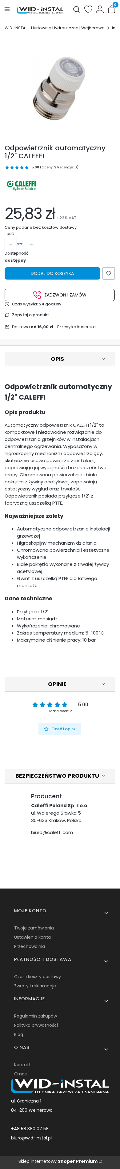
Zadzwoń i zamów (65, 295)
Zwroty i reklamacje (35, 986)
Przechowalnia (29, 946)
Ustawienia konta (32, 937)
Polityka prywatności (36, 1025)
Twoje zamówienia (34, 928)
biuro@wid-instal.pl (31, 1138)
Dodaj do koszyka (52, 273)
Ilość (9, 233)
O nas (20, 1074)
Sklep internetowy (58, 1161)
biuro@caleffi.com (52, 832)
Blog (18, 1034)
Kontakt (22, 1065)
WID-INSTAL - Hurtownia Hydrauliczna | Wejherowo (55, 28)
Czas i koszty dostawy (37, 976)
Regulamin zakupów (35, 1016)
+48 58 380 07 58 (30, 1129)
